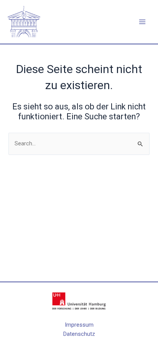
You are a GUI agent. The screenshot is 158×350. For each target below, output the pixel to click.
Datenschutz (79, 333)
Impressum (79, 324)
